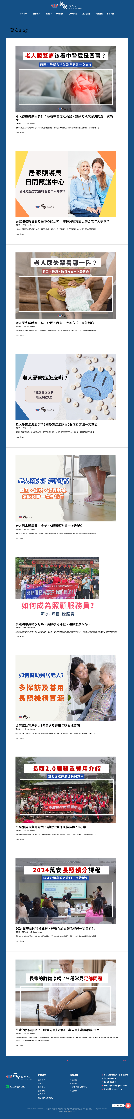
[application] (28, 14)
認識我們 (41, 1080)
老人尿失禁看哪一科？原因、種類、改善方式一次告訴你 (54, 322)
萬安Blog (18, 123)
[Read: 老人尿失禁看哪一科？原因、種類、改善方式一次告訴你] (65, 285)
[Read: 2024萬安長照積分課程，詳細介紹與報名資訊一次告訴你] (65, 891)
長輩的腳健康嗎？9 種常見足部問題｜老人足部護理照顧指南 (57, 1029)
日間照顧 (73, 1083)
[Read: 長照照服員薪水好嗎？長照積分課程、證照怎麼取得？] (57, 588)
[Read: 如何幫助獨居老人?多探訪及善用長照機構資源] (65, 688)
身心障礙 (73, 1090)
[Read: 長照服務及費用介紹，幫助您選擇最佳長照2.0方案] (65, 789)
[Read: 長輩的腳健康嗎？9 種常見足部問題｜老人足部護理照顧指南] (65, 992)
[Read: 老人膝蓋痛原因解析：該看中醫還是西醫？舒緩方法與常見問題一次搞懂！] (65, 79)
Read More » (19, 132)
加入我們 (41, 1094)
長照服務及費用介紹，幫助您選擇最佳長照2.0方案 (50, 827)
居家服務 (73, 1080)
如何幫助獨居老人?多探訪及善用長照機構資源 (47, 725)
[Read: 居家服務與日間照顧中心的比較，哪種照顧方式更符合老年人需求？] (65, 184)
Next (125, 1060)
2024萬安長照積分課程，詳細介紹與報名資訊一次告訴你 (55, 928)
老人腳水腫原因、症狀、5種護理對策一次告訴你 (49, 525)
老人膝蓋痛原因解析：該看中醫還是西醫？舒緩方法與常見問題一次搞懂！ (64, 118)
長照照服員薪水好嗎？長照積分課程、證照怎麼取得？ (53, 624)
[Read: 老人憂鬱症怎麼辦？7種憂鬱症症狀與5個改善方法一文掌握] (65, 387)
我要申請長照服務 (45, 1098)
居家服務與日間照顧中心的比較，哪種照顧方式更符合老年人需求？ (62, 221)
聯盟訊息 (41, 1087)
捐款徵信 (41, 1090)
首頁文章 (25, 932)
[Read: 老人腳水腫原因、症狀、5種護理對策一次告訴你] (65, 488)
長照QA (41, 1083)
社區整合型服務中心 (78, 1087)
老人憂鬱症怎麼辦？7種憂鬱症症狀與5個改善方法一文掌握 (56, 424)
